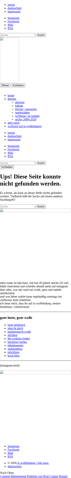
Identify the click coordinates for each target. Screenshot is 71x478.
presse (11, 4)
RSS (10, 28)
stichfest (12, 335)
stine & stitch (15, 328)
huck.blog (14, 355)
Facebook (13, 21)
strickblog (13, 352)
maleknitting (15, 348)
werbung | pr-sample (27, 116)
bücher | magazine (26, 109)
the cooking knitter (19, 338)
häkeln (19, 105)
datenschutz (15, 8)
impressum (14, 11)
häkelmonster (15, 345)
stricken (19, 102)
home (11, 95)
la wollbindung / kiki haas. (33, 463)
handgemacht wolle (19, 331)
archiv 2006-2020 (25, 119)
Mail (10, 24)
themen (12, 98)
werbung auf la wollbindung (24, 126)
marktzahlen (22, 112)
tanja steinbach (16, 324)
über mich (14, 122)
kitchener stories (17, 342)
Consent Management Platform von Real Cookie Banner (34, 476)
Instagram (13, 18)
